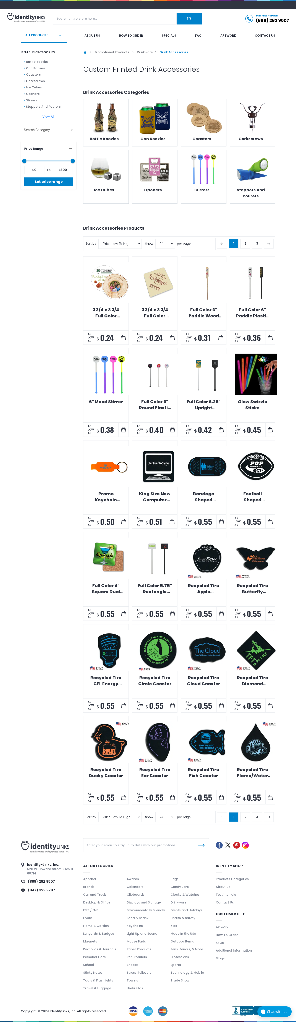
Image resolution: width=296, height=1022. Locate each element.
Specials (169, 35)
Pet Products (137, 957)
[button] (48, 148)
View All (48, 116)
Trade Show (180, 980)
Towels (132, 980)
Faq (198, 35)
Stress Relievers (139, 972)
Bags (175, 879)
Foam (87, 918)
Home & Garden (96, 926)
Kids (174, 926)
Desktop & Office (96, 902)
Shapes (132, 965)
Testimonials (226, 894)
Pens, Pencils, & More (187, 949)
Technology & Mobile (187, 972)
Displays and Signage (144, 902)
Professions (180, 957)
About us (92, 35)
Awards (133, 879)
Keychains (135, 926)
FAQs (220, 943)
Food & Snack (137, 918)
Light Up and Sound (142, 933)
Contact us (265, 35)
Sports (176, 965)
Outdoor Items (182, 941)
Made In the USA (183, 933)
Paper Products (139, 949)
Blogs (220, 958)
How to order (131, 35)
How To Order (227, 935)
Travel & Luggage (97, 988)
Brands (88, 887)
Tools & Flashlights (98, 980)
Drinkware (178, 902)
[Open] (72, 130)
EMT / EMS (90, 910)
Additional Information (234, 950)
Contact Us (225, 902)
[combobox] (45, 130)
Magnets (90, 941)
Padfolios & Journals (99, 949)
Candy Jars (180, 887)
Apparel (89, 879)
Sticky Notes (92, 972)
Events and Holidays (186, 910)
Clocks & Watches (185, 894)
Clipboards (136, 894)
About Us (223, 887)
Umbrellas (135, 988)
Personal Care (94, 957)
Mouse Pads (136, 941)
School (88, 965)
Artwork (228, 35)
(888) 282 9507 (41, 881)
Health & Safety (183, 918)
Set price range (49, 181)
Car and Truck (94, 894)
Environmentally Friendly (146, 910)
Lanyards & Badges (98, 933)
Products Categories (232, 879)
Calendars (135, 887)
